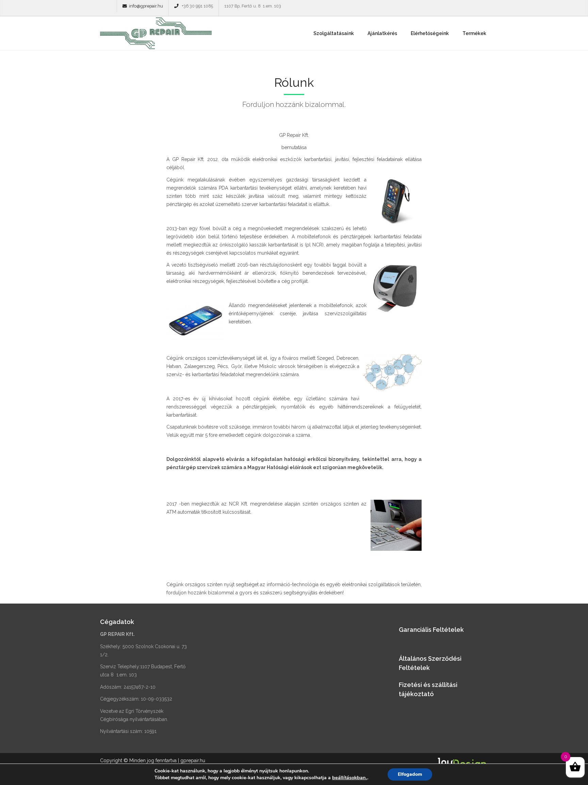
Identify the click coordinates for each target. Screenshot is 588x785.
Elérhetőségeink (430, 33)
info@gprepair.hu (146, 6)
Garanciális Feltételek (431, 629)
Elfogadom (410, 774)
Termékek (474, 33)
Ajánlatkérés (382, 33)
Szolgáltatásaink (333, 33)
